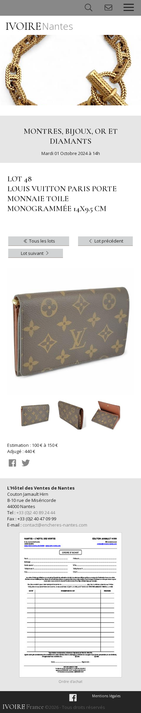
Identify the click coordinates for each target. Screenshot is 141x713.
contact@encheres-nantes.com (55, 525)
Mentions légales (106, 695)
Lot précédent (108, 241)
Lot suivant (32, 253)
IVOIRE (39, 26)
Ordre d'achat (70, 681)
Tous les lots (41, 241)
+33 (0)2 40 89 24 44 (35, 512)
